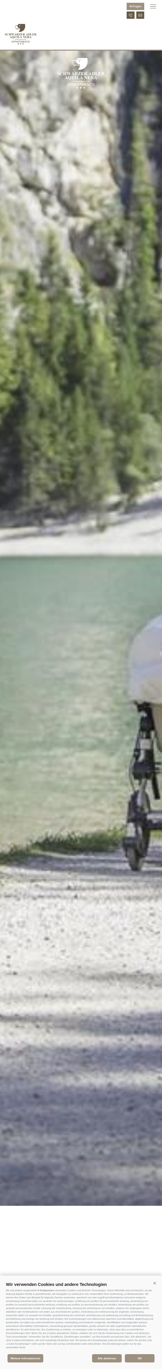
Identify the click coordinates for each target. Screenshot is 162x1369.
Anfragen (135, 6)
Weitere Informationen (25, 1358)
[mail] (140, 15)
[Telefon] (131, 15)
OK (140, 1358)
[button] (154, 1283)
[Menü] (153, 6)
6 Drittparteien (46, 1290)
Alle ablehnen (107, 1358)
